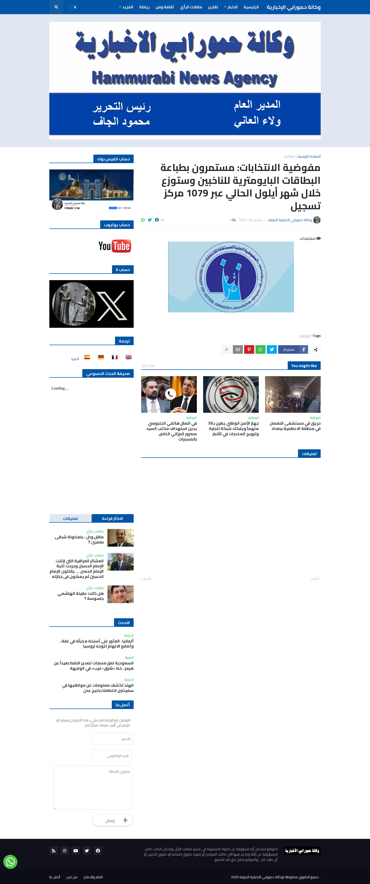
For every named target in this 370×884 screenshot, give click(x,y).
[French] (113, 359)
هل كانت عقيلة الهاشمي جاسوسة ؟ (80, 596)
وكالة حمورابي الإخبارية (294, 7)
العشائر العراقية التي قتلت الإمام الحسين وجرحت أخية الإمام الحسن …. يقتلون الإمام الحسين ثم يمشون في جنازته (77, 568)
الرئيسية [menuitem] (251, 7)
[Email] (238, 349)
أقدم (147, 578)
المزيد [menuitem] (127, 7)
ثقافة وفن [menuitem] (165, 7)
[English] (127, 359)
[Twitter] (150, 220)
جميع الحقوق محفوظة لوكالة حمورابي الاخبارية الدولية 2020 (274, 877)
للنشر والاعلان (93, 877)
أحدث (314, 578)
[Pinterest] (249, 349)
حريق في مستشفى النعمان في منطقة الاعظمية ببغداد (295, 426)
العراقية (289, 156)
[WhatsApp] (143, 220)
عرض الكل (148, 365)
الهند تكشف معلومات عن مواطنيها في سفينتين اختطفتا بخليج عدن (98, 688)
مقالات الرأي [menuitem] (191, 7)
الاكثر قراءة (112, 518)
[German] (99, 359)
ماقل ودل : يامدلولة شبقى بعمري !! (79, 539)
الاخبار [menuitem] (233, 7)
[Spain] (85, 359)
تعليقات (70, 518)
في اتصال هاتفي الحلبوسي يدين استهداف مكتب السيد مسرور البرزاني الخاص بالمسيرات (171, 431)
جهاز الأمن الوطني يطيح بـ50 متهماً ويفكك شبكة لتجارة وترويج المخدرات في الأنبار (233, 428)
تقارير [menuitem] (213, 7)
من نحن (71, 877)
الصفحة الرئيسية (309, 156)
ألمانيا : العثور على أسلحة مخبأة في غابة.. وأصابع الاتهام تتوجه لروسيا (96, 643)
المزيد (75, 359)
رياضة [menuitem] (144, 7)
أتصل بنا (54, 877)
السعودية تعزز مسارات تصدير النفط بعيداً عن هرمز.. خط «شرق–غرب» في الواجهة (94, 665)
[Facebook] (157, 220)
